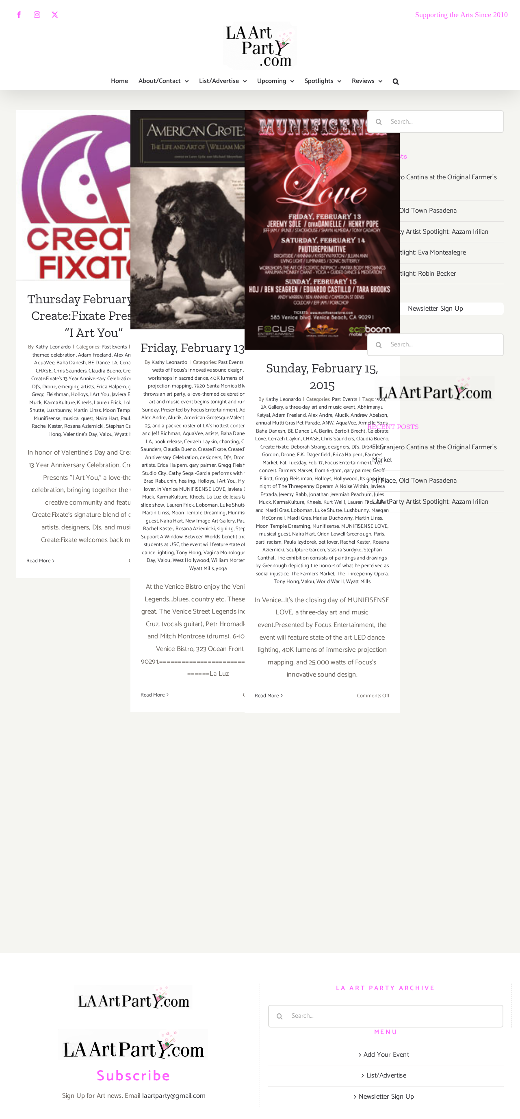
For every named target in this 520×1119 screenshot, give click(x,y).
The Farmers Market (313, 574)
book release (168, 442)
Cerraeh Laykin (200, 442)
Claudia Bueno (105, 371)
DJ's (36, 387)
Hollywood (346, 479)
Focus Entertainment (348, 463)
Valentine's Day (80, 434)
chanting (229, 442)
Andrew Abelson (369, 415)
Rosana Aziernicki (84, 426)
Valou (106, 434)
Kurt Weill (334, 502)
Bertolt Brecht (350, 431)
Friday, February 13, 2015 (208, 210)
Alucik (175, 418)
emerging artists (76, 387)
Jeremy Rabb (293, 494)
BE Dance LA (102, 363)
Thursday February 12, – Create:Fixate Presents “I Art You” (94, 170)
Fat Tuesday (293, 463)
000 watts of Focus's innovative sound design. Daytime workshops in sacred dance (209, 370)
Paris (379, 534)
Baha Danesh (71, 363)
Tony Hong (188, 553)
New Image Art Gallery (210, 521)
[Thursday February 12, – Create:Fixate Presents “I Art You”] (93, 195)
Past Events (114, 347)
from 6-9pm (328, 470)
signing (225, 529)
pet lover (328, 542)
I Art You (100, 394)
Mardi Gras (299, 518)
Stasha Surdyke (344, 550)
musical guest (78, 418)
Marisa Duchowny (333, 518)
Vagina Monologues (226, 553)
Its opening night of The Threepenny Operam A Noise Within (322, 483)
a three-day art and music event (320, 407)
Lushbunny (59, 410)
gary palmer (202, 465)
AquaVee (44, 363)
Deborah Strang (308, 447)
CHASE (44, 371)
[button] (396, 81)
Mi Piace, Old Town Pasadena (414, 210)
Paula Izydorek (300, 542)
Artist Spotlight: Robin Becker (414, 273)
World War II (330, 581)
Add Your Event (386, 1054)
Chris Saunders (70, 371)
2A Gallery (272, 407)
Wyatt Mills (201, 568)
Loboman (206, 505)
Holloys (79, 394)
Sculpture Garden (305, 550)
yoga (221, 568)
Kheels (84, 402)
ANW (328, 423)
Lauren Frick (107, 402)
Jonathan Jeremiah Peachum (340, 494)
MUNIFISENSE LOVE (364, 526)
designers (210, 457)
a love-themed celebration (216, 394)
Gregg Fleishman (50, 394)
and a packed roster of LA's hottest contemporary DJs (211, 426)
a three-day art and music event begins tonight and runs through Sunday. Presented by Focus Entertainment (207, 402)
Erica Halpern (111, 387)
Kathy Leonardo (53, 347)
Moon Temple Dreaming (198, 513)
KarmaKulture (59, 402)
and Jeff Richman (161, 433)
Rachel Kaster (47, 426)
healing (187, 481)
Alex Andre (153, 418)
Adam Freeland (95, 355)
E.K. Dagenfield (314, 455)
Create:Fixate (212, 449)
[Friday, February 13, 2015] (208, 219)
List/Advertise (386, 1075)
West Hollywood (191, 560)
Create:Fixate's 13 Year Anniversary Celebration (81, 378)
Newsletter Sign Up (436, 308)
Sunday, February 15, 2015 (322, 220)
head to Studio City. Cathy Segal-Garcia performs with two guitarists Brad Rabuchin (208, 473)
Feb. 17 (315, 463)
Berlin (325, 431)
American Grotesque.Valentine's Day (224, 418)
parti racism (269, 542)
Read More (38, 561)
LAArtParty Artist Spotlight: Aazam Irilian (430, 231)
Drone (49, 387)
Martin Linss (87, 410)
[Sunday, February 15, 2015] (322, 229)
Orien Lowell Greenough (344, 534)
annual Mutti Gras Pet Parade (288, 423)
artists (211, 433)
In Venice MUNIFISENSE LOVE (191, 489)
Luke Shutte (233, 505)
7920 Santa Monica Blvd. (221, 386)
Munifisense (47, 418)
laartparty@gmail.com (174, 1096)
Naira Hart (106, 418)
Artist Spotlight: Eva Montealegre (419, 252)
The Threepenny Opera (362, 574)
